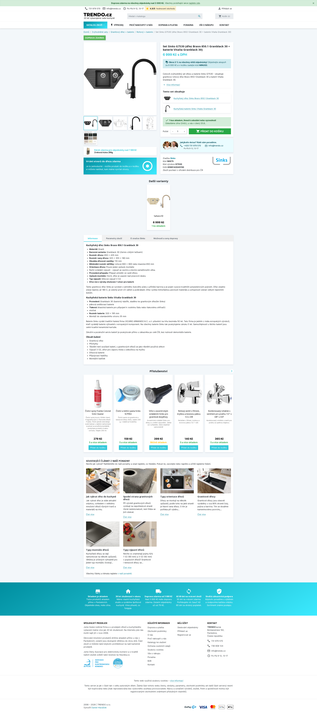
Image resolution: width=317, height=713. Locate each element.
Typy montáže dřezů (97, 549)
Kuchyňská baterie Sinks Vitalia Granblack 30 (195, 109)
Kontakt (224, 25)
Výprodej (116, 25)
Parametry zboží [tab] (114, 238)
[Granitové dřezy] (214, 480)
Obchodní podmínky (157, 631)
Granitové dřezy (206, 496)
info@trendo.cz (112, 8)
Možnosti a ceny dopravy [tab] (166, 238)
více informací (176, 680)
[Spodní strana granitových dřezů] (140, 480)
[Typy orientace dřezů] (177, 480)
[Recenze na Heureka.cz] (118, 664)
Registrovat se (184, 635)
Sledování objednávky (187, 627)
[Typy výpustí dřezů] (140, 534)
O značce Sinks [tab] (137, 238)
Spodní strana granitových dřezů (138, 498)
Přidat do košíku (210, 131)
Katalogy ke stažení (157, 642)
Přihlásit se (182, 631)
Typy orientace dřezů (172, 496)
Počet (165, 131)
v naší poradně (125, 573)
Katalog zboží (95, 25)
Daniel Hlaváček (99, 707)
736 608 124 (217, 646)
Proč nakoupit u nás (141, 25)
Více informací (173, 85)
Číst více (90, 514)
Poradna (188, 25)
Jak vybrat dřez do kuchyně (101, 496)
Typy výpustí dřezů (133, 549)
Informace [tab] (93, 238)
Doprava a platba (168, 25)
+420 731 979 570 (192, 145)
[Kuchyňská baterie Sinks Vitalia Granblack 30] (167, 108)
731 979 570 (92, 8)
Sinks (172, 158)
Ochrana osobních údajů (159, 646)
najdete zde (194, 3)
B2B (149, 661)
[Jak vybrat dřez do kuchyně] (102, 480)
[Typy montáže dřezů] (102, 534)
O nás (150, 635)
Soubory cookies (155, 649)
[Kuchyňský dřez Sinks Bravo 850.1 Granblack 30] (167, 98)
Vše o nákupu (206, 25)
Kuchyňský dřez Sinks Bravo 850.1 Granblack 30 (196, 98)
